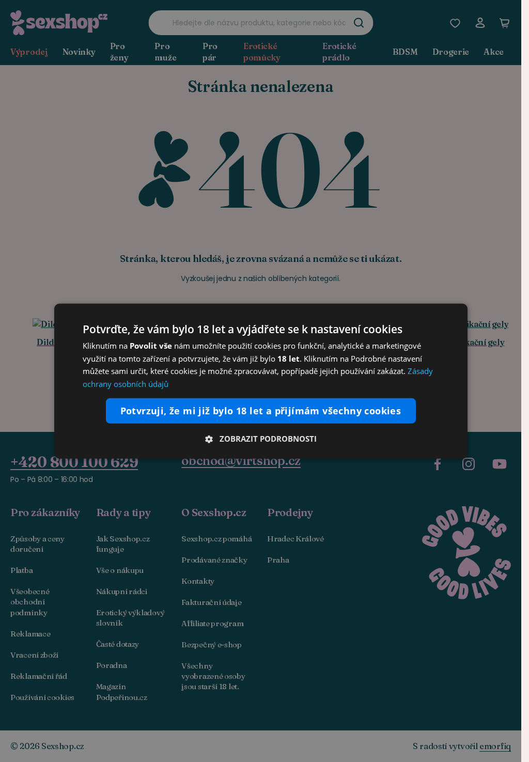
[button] (261, 438)
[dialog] (261, 380)
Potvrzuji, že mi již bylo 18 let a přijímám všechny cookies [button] (260, 411)
